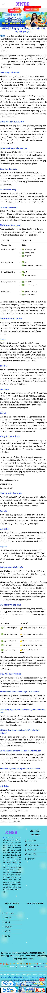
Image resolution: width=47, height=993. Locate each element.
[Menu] (3, 4)
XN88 (5, 838)
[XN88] (23, 4)
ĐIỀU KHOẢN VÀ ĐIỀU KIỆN (23, 980)
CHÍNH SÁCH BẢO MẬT (11, 977)
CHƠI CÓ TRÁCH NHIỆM (34, 977)
